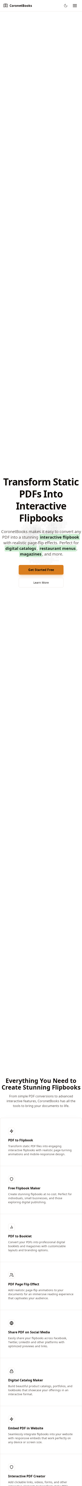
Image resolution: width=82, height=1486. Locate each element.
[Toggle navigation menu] (75, 6)
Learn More (41, 582)
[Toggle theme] (65, 5)
